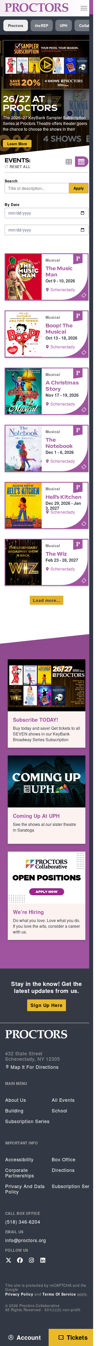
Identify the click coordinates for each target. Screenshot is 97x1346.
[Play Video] (46, 65)
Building (14, 1110)
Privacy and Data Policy (25, 1188)
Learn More (17, 143)
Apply (78, 188)
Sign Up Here (47, 1005)
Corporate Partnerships (19, 1172)
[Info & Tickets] (46, 277)
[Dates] (81, 161)
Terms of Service (59, 1294)
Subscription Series (27, 1121)
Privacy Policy (19, 1294)
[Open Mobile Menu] (83, 8)
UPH (63, 25)
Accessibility (19, 1159)
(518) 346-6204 (22, 1221)
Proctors (15, 25)
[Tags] (68, 162)
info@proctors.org (25, 1240)
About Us (15, 1100)
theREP (41, 25)
